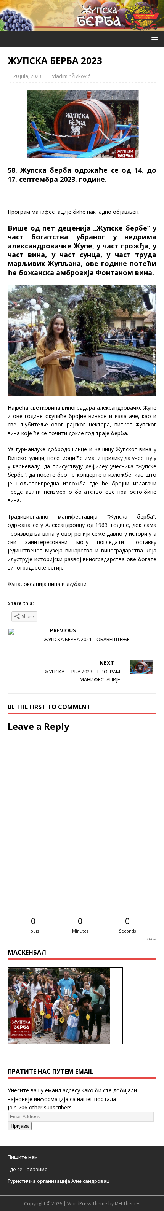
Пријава (20, 1126)
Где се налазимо (28, 1169)
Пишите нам (23, 1157)
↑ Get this (151, 938)
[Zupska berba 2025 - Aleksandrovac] (82, 26)
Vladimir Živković (71, 76)
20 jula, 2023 (27, 76)
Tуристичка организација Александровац (58, 1181)
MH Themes (127, 1203)
